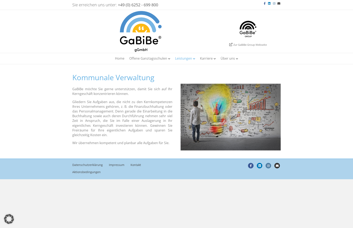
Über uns (228, 58)
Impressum (116, 165)
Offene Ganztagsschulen (148, 58)
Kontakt (136, 165)
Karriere (206, 58)
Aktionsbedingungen (86, 172)
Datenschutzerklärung (87, 165)
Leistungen (183, 58)
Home (119, 58)
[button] (9, 219)
